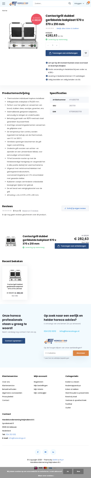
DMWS (55, 460)
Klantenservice (8, 385)
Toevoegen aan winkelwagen (65, 53)
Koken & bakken (72, 389)
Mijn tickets (38, 389)
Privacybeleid (7, 396)
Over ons (6, 382)
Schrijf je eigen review (76, 208)
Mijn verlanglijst (40, 393)
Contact (5, 400)
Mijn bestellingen (41, 385)
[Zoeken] (70, 3)
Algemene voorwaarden (12, 393)
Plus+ (62, 460)
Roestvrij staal (71, 396)
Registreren (38, 382)
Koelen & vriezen (72, 382)
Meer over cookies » (46, 476)
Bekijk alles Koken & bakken (68, 28)
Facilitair (68, 404)
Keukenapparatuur (73, 385)
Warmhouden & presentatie (77, 393)
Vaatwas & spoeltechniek (75, 400)
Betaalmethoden (9, 389)
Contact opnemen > (13, 341)
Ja (68, 471)
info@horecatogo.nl (69, 331)
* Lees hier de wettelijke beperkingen (56, 358)
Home (4, 10)
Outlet (68, 407)
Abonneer (81, 353)
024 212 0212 (50, 331)
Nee (78, 471)
